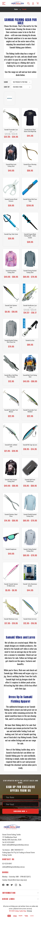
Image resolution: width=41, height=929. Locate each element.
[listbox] (21, 82)
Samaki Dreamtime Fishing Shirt (11, 271)
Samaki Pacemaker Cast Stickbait (30, 411)
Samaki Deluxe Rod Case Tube (30, 200)
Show (6, 82)
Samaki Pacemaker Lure (11, 129)
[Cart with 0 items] (37, 3)
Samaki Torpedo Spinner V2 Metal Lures (11, 585)
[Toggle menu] (3, 3)
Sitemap (29, 911)
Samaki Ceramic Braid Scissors (11, 200)
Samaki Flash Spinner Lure (11, 306)
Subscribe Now (19, 811)
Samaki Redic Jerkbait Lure (11, 445)
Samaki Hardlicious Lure (30, 305)
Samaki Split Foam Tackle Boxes (30, 480)
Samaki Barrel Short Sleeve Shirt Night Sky (30, 130)
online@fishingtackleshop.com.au (13, 867)
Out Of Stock (30, 312)
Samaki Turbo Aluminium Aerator (30, 585)
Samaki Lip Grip (30, 340)
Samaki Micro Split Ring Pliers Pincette (11, 376)
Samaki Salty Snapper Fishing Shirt (11, 480)
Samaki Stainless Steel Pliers (11, 515)
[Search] (28, 3)
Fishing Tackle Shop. (21, 911)
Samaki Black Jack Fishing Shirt (11, 165)
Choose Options (11, 136)
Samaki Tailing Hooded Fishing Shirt (30, 550)
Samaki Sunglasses (11, 549)
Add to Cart (29, 172)
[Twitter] (12, 885)
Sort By (6, 87)
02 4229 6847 (7, 863)
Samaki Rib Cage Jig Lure (30, 445)
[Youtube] (7, 885)
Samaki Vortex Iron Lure (30, 619)
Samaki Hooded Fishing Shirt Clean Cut (11, 341)
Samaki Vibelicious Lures (11, 619)
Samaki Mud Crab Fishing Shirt (30, 376)
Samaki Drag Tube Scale (11, 234)
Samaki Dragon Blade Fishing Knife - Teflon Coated (30, 236)
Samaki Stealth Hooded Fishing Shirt (30, 515)
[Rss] (20, 885)
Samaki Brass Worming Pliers (30, 165)
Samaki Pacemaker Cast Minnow (11, 411)
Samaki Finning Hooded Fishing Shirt (29, 271)
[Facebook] (3, 885)
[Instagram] (16, 885)
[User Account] (33, 3)
